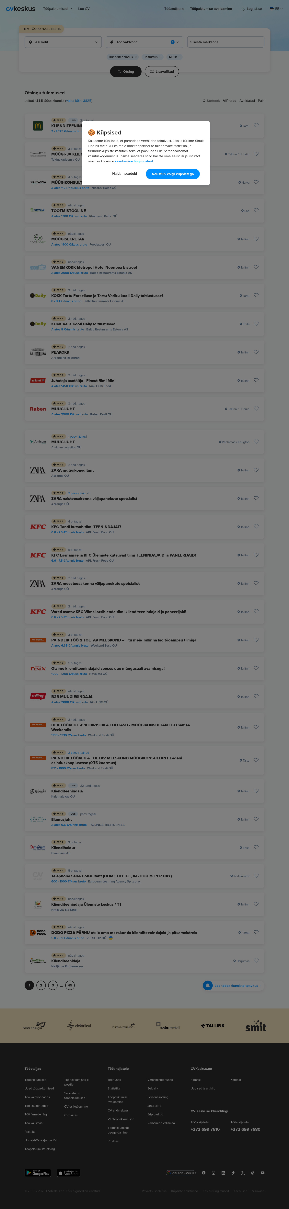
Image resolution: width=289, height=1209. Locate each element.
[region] (146, 153)
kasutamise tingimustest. (134, 161)
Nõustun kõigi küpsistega (173, 174)
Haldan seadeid (124, 173)
